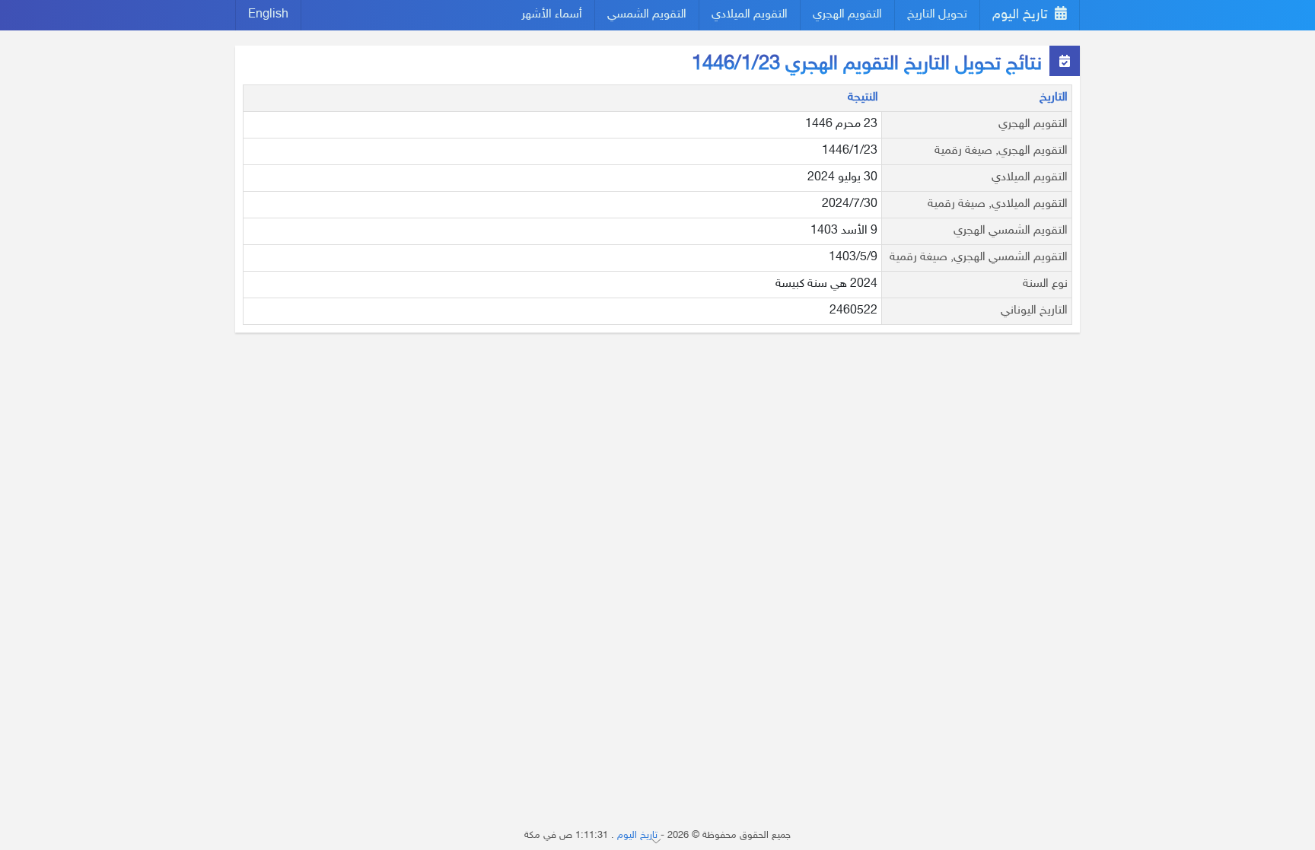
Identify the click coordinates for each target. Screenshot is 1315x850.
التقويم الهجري (847, 15)
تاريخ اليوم (1022, 15)
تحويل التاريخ (937, 15)
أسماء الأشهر (551, 15)
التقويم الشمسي (646, 15)
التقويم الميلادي (750, 15)
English (268, 15)
